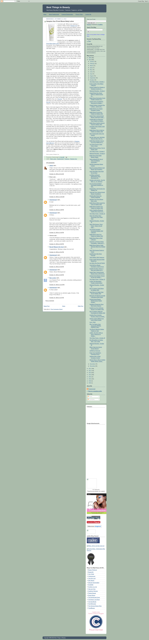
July (91, 73)
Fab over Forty (92, 589)
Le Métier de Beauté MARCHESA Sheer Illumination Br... (95, 176)
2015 (90, 376)
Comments (92, 399)
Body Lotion (53, 159)
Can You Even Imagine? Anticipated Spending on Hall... (96, 185)
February (92, 63)
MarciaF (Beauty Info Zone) (56, 247)
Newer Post (46, 306)
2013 (90, 372)
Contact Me (88, 14)
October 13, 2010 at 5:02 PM (56, 266)
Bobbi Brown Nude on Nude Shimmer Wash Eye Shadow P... (97, 247)
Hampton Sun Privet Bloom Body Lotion (60, 21)
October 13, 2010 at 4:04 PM (56, 244)
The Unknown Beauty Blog (94, 606)
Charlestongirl (60, 159)
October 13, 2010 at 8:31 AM (56, 174)
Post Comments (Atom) (57, 309)
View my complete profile (95, 391)
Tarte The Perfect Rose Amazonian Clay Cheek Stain (96, 217)
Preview (89, 24)
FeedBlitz (100, 24)
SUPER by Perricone (95, 350)
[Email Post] (66, 157)
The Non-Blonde (92, 601)
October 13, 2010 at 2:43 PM (56, 232)
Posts (90, 396)
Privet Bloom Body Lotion (52, 43)
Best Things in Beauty (58, 7)
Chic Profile (91, 574)
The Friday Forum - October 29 (97, 338)
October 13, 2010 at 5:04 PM (56, 275)
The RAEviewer (92, 603)
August (92, 76)
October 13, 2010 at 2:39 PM (56, 209)
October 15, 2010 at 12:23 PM (56, 284)
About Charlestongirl (54, 14)
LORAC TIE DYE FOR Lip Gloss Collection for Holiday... (96, 334)
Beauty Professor (92, 570)
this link (60, 99)
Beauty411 (90, 572)
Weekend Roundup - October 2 (97, 91)
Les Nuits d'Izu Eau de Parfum (97, 263)
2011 (90, 368)
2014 (90, 374)
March (91, 65)
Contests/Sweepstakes (67, 14)
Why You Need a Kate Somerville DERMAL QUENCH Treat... (95, 326)
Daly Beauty (91, 580)
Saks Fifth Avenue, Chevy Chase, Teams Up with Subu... (96, 226)
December (92, 366)
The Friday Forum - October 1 (97, 81)
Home (44, 14)
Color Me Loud (91, 578)
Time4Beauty (91, 608)
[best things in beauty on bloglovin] (94, 527)
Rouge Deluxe (91, 595)
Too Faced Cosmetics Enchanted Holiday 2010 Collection (96, 231)
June (91, 71)
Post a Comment (50, 300)
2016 (90, 379)
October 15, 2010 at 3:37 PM (56, 297)
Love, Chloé (93, 322)
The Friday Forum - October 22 (97, 279)
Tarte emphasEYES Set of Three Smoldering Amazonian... (96, 161)
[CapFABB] (96, 631)
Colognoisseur (91, 576)
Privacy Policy (79, 14)
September (93, 78)
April (91, 67)
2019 (90, 383)
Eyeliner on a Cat (92, 587)
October (92, 80)
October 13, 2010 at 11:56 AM (56, 196)
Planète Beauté (92, 593)
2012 (90, 370)
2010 (90, 59)
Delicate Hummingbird (93, 582)
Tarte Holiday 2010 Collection (97, 257)
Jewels (51, 165)
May (91, 69)
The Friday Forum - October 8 (97, 151)
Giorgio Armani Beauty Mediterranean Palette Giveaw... (96, 301)
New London (52, 278)
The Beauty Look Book (94, 599)
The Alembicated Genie (94, 597)
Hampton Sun (73, 25)
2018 (90, 381)
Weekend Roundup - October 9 (97, 153)
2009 (90, 57)
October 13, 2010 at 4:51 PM (56, 252)
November (92, 364)
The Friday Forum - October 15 (97, 213)
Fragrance (66, 159)
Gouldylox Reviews (93, 591)
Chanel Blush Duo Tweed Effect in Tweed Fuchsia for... (96, 94)
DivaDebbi (90, 584)
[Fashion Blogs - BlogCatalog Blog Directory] (96, 550)
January (92, 61)
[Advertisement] (94, 451)
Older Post (80, 306)
